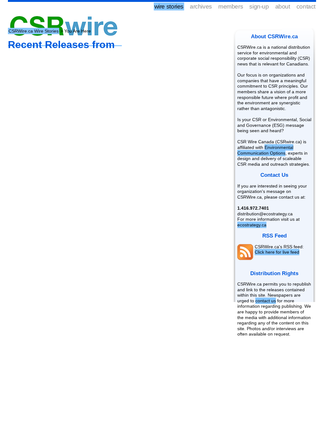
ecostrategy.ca (251, 224)
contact (305, 6)
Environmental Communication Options (265, 150)
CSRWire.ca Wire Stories (34, 31)
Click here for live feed (277, 252)
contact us (265, 300)
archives (201, 6)
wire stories (169, 6)
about (282, 6)
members (230, 6)
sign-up (259, 6)
